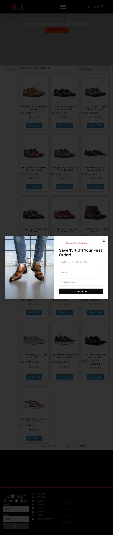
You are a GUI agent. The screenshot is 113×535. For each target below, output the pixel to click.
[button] (104, 240)
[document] (56, 267)
